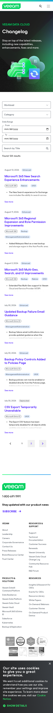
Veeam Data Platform (12, 599)
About (5, 530)
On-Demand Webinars (39, 604)
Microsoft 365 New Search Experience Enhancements (22, 178)
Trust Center (8, 559)
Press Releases (9, 550)
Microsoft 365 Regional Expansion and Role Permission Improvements (25, 222)
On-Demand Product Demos (38, 614)
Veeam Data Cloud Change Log (37, 558)
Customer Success (37, 544)
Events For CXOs (36, 592)
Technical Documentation (36, 538)
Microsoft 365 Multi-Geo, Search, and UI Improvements (24, 271)
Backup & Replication (12, 627)
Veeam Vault (8, 607)
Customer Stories (37, 608)
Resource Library (36, 596)
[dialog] (26, 687)
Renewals (33, 548)
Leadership (7, 534)
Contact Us (7, 546)
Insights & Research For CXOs (39, 586)
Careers (6, 538)
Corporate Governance (13, 542)
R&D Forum (34, 571)
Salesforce (7, 618)
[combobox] (26, 105)
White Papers (35, 600)
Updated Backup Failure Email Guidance (25, 313)
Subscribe (10, 511)
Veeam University (37, 552)
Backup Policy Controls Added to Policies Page (25, 361)
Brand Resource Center (13, 555)
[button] (26, 706)
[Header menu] (48, 6)
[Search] (40, 6)
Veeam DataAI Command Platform (11, 589)
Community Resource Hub (39, 565)
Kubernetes (7, 622)
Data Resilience (9, 595)
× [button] (50, 664)
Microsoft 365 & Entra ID (12, 613)
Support (32, 533)
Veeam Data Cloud (10, 603)
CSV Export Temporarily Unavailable (21, 408)
